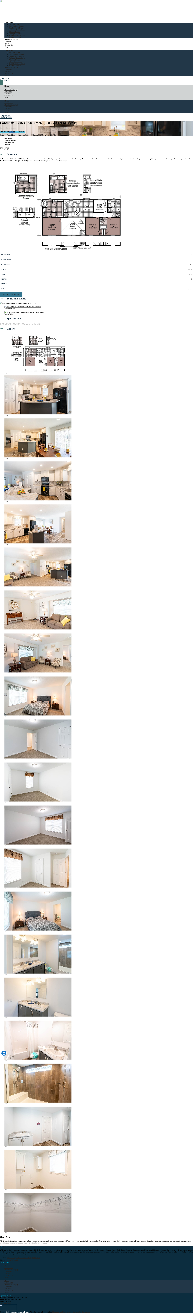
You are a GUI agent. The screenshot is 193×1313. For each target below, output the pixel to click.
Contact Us (8, 45)
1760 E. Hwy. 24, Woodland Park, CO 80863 (23, 1258)
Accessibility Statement (81, 1312)
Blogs (6, 47)
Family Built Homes (16, 28)
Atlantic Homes (14, 32)
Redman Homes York (17, 30)
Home (6, 86)
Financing (8, 41)
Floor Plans (8, 22)
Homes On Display (11, 39)
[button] (96, 150)
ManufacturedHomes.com (61, 1312)
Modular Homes (15, 37)
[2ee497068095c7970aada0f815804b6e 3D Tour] (18, 303)
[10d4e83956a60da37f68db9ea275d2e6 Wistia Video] (24, 312)
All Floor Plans (14, 24)
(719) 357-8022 (12, 1260)
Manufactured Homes (17, 35)
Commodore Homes (16, 26)
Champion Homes (15, 34)
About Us (7, 43)
